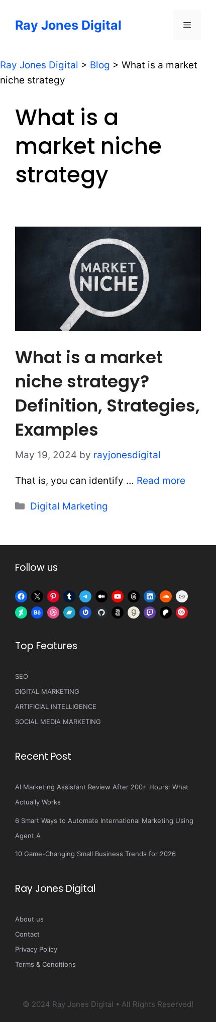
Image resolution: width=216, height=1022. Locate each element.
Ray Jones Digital (68, 25)
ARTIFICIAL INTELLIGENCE (55, 706)
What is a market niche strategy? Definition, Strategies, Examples (107, 393)
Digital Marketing (69, 506)
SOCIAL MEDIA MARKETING (58, 722)
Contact (27, 934)
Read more (161, 480)
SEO (21, 676)
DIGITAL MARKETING (47, 691)
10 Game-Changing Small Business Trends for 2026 (95, 854)
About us (29, 919)
